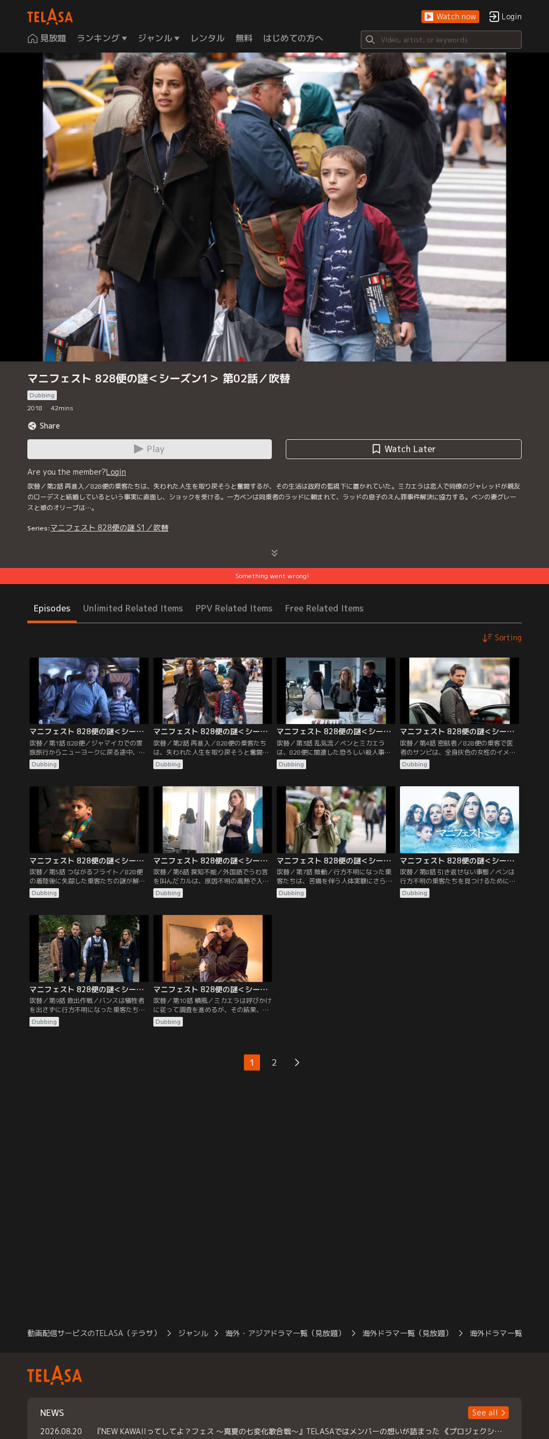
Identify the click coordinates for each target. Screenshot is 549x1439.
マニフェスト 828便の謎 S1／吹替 (109, 527)
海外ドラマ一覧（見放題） (407, 1333)
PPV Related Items (234, 608)
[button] (450, 17)
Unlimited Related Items (133, 608)
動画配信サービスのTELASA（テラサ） (94, 1333)
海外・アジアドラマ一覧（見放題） (285, 1333)
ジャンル (193, 1333)
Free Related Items (324, 608)
